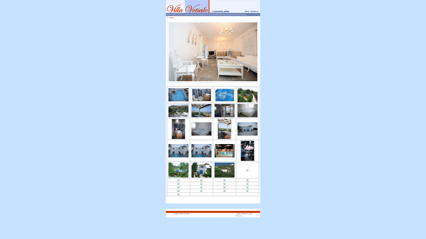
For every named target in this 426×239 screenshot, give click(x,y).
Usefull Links (230, 14)
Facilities (174, 14)
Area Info (180, 14)
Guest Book (223, 14)
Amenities (216, 14)
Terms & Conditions (240, 14)
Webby (251, 213)
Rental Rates (193, 14)
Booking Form (202, 14)
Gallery (169, 14)
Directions (209, 14)
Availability (186, 14)
